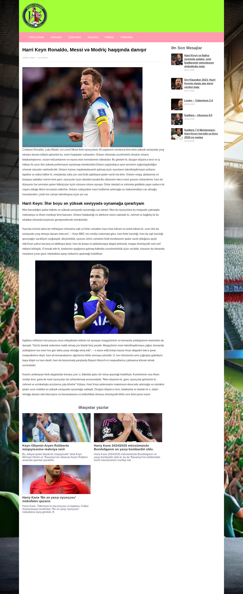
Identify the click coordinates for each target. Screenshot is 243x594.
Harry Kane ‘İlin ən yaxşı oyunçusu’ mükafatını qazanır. (49, 499)
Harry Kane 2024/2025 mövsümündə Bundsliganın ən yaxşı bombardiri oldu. (124, 447)
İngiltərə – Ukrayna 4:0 (198, 115)
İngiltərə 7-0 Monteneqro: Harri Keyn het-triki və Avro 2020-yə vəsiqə (201, 134)
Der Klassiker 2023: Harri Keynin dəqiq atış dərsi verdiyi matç (199, 83)
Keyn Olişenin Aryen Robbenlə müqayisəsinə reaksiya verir (45, 447)
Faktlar (109, 37)
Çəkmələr (74, 37)
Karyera (93, 37)
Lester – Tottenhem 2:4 (198, 100)
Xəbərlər (56, 37)
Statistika (127, 37)
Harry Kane (36, 37)
